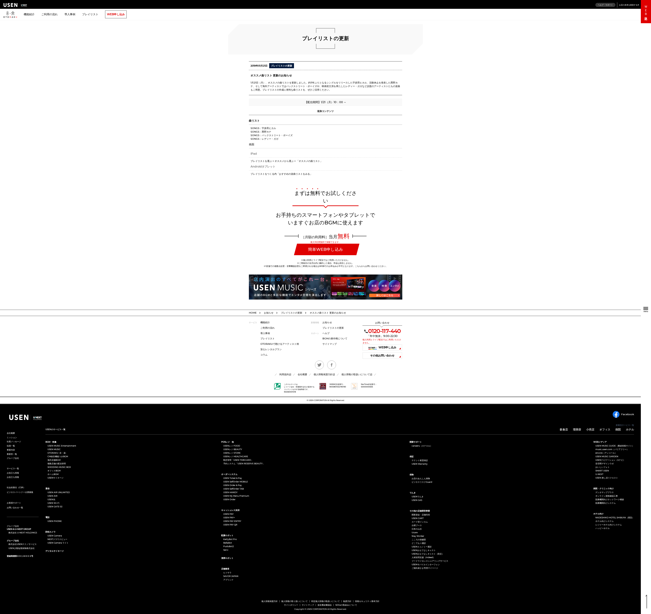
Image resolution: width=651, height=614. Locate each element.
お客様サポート (14, 503)
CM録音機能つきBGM (57, 456)
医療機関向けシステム (605, 503)
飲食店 (564, 429)
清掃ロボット (227, 558)
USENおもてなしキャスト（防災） (428, 554)
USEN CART (418, 518)
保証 (412, 456)
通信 (47, 488)
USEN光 (51, 499)
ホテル (630, 429)
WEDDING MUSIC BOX (59, 467)
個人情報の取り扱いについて (294, 601)
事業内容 (11, 450)
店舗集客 (225, 568)
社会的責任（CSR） (16, 487)
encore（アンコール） (606, 453)
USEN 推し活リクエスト (606, 478)
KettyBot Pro (230, 539)
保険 (412, 474)
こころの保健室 (419, 539)
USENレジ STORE (232, 453)
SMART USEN (602, 470)
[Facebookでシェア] (331, 365)
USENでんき (417, 496)
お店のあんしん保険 (421, 478)
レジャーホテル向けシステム (608, 524)
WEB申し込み (116, 14)
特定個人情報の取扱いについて (325, 601)
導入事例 (69, 14)
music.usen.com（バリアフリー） (612, 449)
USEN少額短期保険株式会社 (21, 548)
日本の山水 (417, 529)
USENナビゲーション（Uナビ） (610, 460)
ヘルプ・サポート (605, 5)
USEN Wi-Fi (53, 503)
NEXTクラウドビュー (57, 539)
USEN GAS (417, 500)
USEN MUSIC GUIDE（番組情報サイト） (614, 445)
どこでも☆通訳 (419, 543)
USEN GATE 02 (54, 506)
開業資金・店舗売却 (421, 514)
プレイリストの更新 (291, 312)
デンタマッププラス (604, 492)
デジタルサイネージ (54, 551)
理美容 (577, 429)
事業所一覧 (12, 454)
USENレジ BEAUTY (232, 449)
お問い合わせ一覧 (15, 507)
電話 (47, 517)
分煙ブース (417, 525)
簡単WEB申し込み (325, 249)
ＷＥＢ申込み (646, 11)
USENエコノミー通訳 (422, 546)
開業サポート (416, 442)
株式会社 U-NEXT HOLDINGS (22, 533)
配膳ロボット (227, 535)
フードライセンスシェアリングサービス (430, 561)
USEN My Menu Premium (236, 496)
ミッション (12, 437)
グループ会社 (13, 458)
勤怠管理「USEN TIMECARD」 (238, 460)
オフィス (604, 429)
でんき (413, 492)
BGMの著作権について (334, 338)
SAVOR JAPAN (230, 576)
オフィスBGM (54, 470)
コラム (264, 354)
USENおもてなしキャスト (424, 550)
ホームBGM (52, 474)
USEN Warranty (420, 464)
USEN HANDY (230, 492)
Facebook (627, 414)
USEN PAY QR (230, 524)
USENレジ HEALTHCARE (235, 456)
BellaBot (227, 543)
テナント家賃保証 (420, 460)
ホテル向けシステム (604, 521)
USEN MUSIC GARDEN (606, 456)
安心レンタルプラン (271, 349)
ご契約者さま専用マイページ (425, 568)
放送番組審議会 (325, 605)
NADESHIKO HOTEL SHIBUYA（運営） (614, 517)
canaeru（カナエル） (422, 445)
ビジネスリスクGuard (422, 482)
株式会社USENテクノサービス (22, 544)
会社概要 (302, 374)
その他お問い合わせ (382, 355)
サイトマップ (329, 343)
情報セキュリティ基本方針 (367, 601)
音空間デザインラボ (604, 463)
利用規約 (284, 374)
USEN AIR (52, 496)
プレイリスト (90, 14)
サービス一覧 (13, 468)
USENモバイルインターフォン (426, 564)
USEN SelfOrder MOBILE (235, 481)
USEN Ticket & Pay (232, 478)
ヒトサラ (227, 572)
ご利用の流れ (49, 14)
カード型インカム (420, 522)
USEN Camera (54, 535)
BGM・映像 (50, 442)
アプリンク (228, 579)
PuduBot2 (228, 546)
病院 (618, 429)
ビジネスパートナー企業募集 (20, 492)
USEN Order (229, 499)
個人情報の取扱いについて (355, 374)
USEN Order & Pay (232, 485)
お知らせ (268, 312)
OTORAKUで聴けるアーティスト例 (279, 343)
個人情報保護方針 (323, 374)
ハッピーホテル (602, 528)
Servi (225, 550)
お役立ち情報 (13, 473)
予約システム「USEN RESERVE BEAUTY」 (244, 463)
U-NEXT (599, 474)
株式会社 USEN (15, 5)
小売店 (590, 429)
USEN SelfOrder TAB (233, 489)
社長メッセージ (14, 441)
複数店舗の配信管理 (56, 463)
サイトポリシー (291, 605)
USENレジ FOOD (231, 445)
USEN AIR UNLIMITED (58, 492)
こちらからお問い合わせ (366, 266)
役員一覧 (11, 446)
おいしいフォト (602, 467)
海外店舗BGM (54, 460)
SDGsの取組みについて (346, 605)
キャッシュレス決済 (230, 510)
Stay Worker (418, 536)
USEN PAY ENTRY (232, 521)
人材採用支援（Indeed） (423, 557)
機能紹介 (29, 14)
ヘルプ (326, 333)
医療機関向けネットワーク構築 (609, 499)
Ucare (415, 532)
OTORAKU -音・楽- (56, 453)
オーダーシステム (229, 474)
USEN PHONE (54, 521)
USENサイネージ (55, 478)
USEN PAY (228, 514)
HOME (253, 312)
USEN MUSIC (54, 449)
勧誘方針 (347, 601)
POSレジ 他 (227, 442)
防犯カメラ (50, 532)
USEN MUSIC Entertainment (61, 445)
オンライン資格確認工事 (606, 496)
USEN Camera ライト (57, 543)
